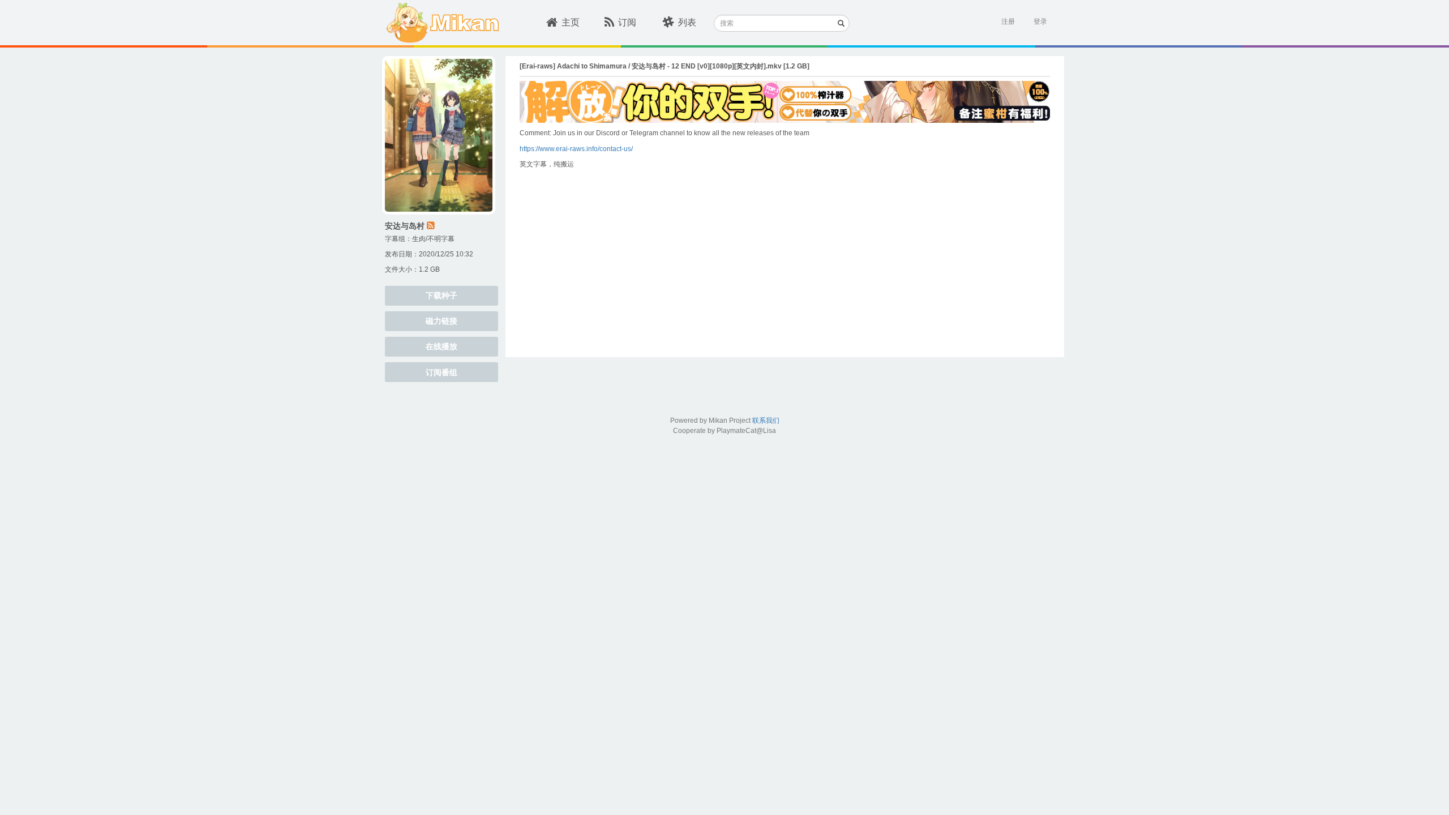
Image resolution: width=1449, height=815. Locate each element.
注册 (1008, 21)
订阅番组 (441, 372)
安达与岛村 (405, 225)
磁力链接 (441, 320)
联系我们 (765, 420)
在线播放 (441, 346)
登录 (1040, 21)
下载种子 (441, 295)
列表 (687, 22)
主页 (570, 22)
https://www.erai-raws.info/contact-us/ (576, 149)
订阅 (627, 22)
